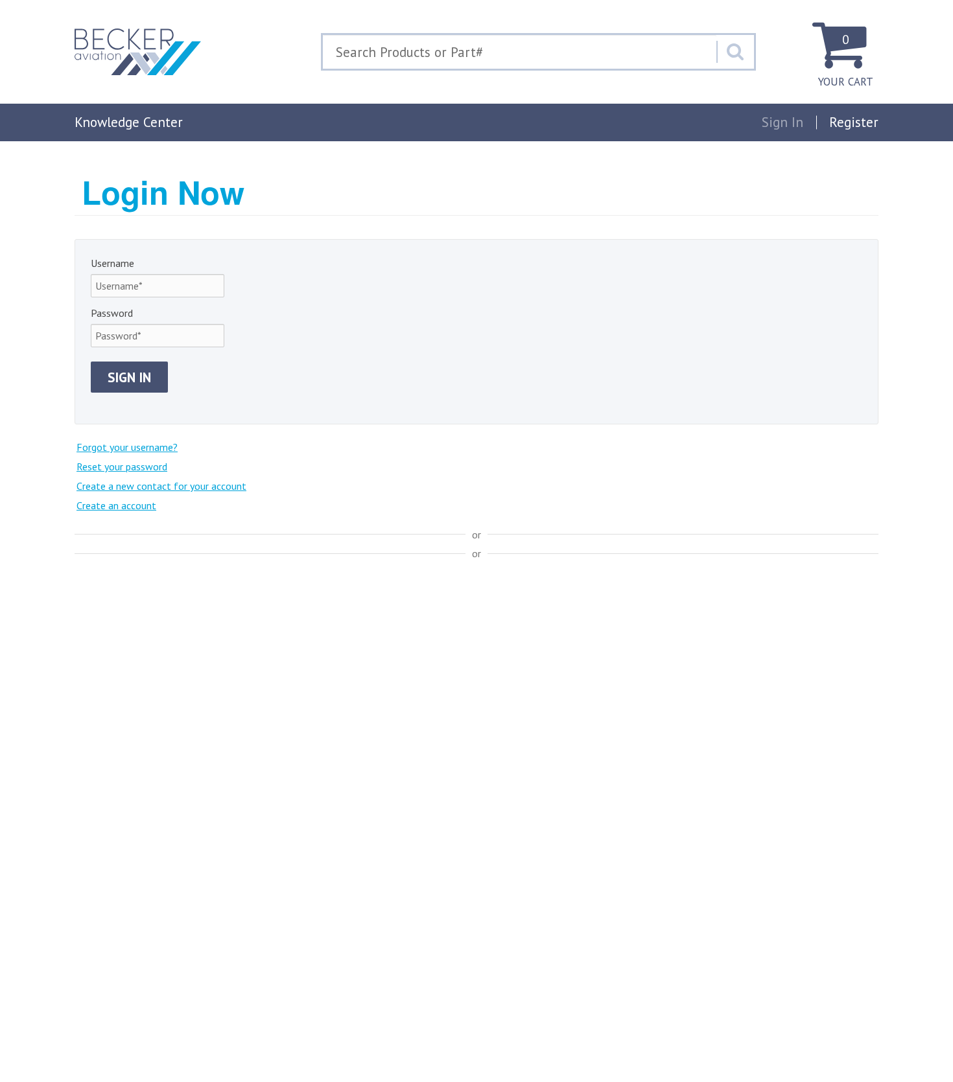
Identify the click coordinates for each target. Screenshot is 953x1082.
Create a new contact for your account (161, 485)
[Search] (735, 51)
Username (112, 263)
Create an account (116, 505)
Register (853, 122)
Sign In (129, 377)
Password (112, 312)
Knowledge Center (129, 122)
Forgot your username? (127, 447)
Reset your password (121, 466)
